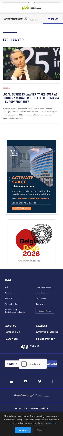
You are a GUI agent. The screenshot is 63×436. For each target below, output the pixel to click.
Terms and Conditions (39, 408)
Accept (23, 430)
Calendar (41, 325)
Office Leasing (42, 293)
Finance (8, 293)
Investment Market (44, 287)
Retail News (41, 298)
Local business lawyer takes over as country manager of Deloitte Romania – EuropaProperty (31, 98)
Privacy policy (21, 408)
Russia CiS (40, 304)
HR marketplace (45, 338)
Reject (40, 430)
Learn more (50, 423)
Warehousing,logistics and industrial (15, 310)
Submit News (45, 311)
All (6, 287)
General (6, 88)
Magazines (11, 338)
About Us (10, 325)
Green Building (12, 304)
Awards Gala (12, 332)
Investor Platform (47, 332)
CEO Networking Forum (30, 347)
